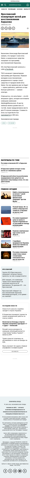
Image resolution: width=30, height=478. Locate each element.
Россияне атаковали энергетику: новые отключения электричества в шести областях (20, 255)
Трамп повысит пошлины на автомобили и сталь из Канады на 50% (14, 340)
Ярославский (11, 123)
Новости (4, 9)
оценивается (6, 115)
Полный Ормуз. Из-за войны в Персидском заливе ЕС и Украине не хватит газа (20, 209)
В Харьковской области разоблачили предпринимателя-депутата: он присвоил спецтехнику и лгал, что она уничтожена (14, 179)
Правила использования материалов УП (15, 411)
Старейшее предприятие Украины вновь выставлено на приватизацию (21, 243)
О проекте (21, 407)
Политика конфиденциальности (15, 409)
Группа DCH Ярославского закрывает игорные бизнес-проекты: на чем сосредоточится (14, 274)
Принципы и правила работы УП (15, 414)
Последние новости (9, 306)
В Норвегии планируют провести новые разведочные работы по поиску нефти (14, 316)
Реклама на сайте (11, 407)
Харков (3, 123)
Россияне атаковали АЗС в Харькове (14, 163)
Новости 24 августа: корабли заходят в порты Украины (13, 310)
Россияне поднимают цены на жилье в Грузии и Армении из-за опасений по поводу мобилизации (21, 221)
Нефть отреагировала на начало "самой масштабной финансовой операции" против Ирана (21, 196)
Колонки (19, 9)
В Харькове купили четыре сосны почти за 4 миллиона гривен (13, 170)
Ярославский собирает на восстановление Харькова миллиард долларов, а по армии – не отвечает (14, 293)
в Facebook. (9, 69)
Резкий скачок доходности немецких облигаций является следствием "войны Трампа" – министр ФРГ (13, 332)
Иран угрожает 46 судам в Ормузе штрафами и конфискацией (14, 347)
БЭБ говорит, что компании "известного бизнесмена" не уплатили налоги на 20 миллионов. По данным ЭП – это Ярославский (14, 283)
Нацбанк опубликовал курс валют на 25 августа (21, 232)
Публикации (12, 9)
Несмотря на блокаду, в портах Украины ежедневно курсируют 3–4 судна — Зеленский (14, 323)
